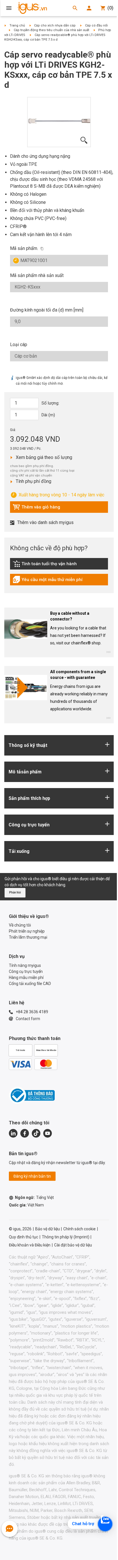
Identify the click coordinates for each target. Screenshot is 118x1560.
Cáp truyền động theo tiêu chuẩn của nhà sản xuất (51, 30)
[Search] (75, 8)
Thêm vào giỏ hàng (36, 508)
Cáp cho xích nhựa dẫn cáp (55, 25)
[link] (59, 565)
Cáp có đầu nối (96, 25)
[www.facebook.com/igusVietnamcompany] (24, 1133)
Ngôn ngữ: (34, 1197)
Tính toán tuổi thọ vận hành (45, 565)
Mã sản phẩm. (24, 248)
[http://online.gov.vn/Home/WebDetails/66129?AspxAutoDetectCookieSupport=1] (32, 1095)
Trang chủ (17, 25)
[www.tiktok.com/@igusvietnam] (36, 1133)
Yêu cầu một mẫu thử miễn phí (47, 581)
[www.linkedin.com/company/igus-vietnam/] (13, 1133)
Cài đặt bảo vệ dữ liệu (73, 1245)
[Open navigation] (9, 8)
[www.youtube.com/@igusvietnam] (47, 1133)
